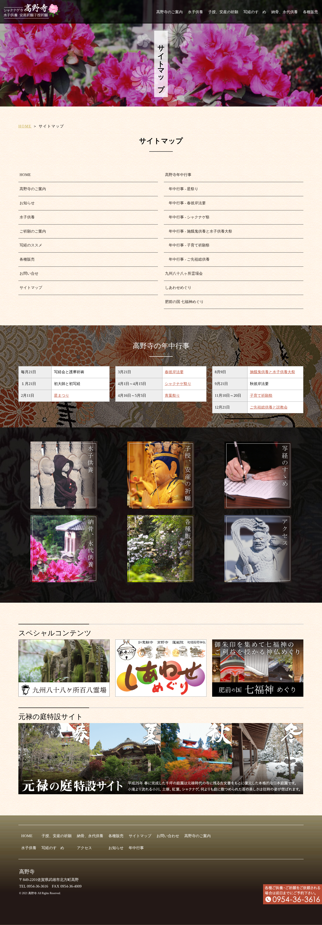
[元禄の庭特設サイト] (161, 758)
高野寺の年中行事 (161, 346)
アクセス (84, 848)
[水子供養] (64, 507)
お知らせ (27, 203)
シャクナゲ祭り (178, 384)
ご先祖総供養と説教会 (269, 407)
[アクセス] (258, 580)
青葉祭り (172, 395)
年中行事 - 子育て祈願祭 (187, 245)
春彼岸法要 (174, 372)
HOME (25, 126)
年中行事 (136, 848)
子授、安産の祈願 (223, 12)
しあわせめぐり (178, 288)
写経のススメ (31, 245)
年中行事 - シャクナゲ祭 (187, 217)
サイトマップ (31, 288)
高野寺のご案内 (169, 12)
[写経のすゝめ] (258, 507)
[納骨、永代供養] (64, 580)
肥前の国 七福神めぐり (184, 302)
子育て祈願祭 (261, 395)
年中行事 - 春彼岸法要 (185, 203)
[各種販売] (160, 580)
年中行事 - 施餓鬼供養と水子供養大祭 (198, 231)
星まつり (61, 395)
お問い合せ (29, 273)
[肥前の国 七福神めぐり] (257, 695)
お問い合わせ (168, 836)
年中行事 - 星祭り (181, 189)
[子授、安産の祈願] (160, 507)
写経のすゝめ (255, 12)
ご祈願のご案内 (33, 231)
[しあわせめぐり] (160, 695)
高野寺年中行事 (178, 175)
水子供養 (195, 12)
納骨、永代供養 (284, 12)
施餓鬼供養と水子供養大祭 (272, 372)
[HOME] (33, 16)
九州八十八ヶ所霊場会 (184, 273)
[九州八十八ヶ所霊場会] (64, 695)
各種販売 (310, 12)
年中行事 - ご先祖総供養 (187, 259)
